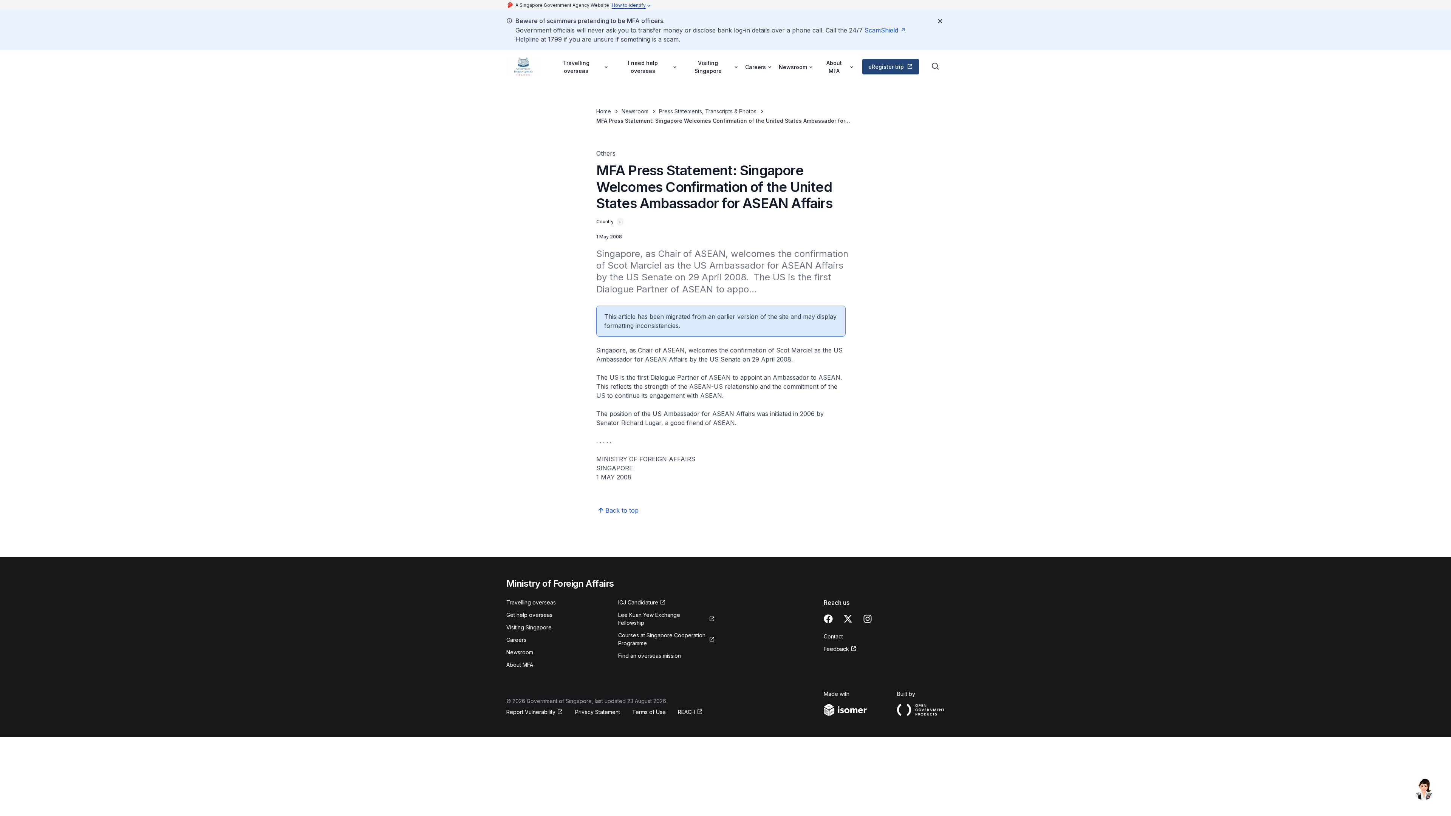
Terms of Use (649, 712)
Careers (516, 640)
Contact (833, 636)
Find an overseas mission (649, 655)
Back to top (622, 510)
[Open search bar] (936, 66)
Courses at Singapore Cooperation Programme (661, 639)
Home (603, 111)
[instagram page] (867, 618)
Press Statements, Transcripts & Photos (707, 111)
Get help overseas (529, 615)
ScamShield (881, 30)
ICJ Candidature (638, 602)
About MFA (519, 664)
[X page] (847, 618)
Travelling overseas (531, 602)
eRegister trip (886, 66)
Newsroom (635, 111)
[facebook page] (828, 618)
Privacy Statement (597, 712)
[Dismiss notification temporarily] (940, 21)
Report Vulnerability (530, 712)
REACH (686, 712)
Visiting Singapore (529, 627)
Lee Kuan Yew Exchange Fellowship (649, 619)
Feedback (836, 649)
